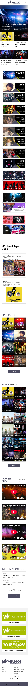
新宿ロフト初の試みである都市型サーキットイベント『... (7, 421)
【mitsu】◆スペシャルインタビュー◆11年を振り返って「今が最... (13, 25)
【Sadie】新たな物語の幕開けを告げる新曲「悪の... (21, 62)
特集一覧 (14, 371)
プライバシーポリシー (19, 676)
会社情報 (16, 667)
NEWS (3, 667)
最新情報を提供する (19, 671)
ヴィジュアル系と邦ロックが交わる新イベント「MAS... (20, 446)
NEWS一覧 (14, 465)
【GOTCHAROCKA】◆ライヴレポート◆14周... (20, 44)
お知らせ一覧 (14, 596)
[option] (14, 18)
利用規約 (16, 674)
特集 (3, 669)
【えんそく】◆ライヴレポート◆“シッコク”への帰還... (7, 459)
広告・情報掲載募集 (19, 669)
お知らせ (4, 671)
